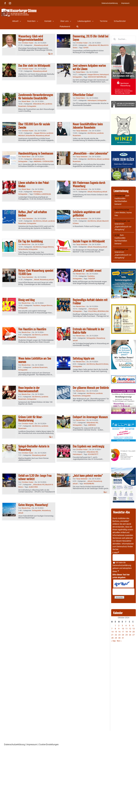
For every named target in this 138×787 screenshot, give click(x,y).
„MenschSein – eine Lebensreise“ (90, 153)
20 (133, 632)
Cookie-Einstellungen (49, 744)
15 (116, 632)
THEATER (91, 279)
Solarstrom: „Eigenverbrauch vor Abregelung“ (123, 227)
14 (112, 632)
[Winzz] (123, 115)
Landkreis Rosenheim (40, 367)
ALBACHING (33, 487)
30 (119, 638)
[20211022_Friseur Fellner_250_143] (123, 449)
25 (126, 635)
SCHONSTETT (93, 454)
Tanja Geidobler (81, 131)
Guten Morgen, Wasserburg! (33, 504)
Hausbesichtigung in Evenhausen (35, 153)
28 (112, 638)
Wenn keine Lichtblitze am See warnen (34, 360)
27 (133, 635)
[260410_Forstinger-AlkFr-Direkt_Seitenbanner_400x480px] (123, 306)
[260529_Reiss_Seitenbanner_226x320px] (123, 469)
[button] (77, 26)
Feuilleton (91, 276)
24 (51, 54)
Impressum (32, 744)
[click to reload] (123, 583)
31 (123, 638)
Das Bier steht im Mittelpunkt (34, 65)
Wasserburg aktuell (41, 45)
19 (130, 632)
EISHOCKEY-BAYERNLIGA (97, 77)
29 (116, 638)
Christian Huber (27, 43)
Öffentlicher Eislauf (83, 94)
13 (133, 629)
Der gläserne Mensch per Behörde (91, 387)
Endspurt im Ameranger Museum (90, 417)
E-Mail (116, 552)
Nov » (119, 641)
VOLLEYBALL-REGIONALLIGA (98, 311)
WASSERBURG (89, 484)
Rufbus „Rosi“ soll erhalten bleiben (32, 213)
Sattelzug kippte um (83, 358)
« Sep (113, 641)
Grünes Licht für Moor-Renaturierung (30, 418)
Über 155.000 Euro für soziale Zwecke (34, 125)
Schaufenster (30, 135)
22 (116, 635)
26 (130, 635)
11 (126, 629)
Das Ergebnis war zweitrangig (88, 446)
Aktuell (99, 159)
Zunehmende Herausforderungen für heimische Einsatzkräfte (35, 96)
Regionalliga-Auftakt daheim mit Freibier (90, 301)
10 (123, 629)
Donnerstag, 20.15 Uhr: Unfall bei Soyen (90, 38)
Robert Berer (80, 72)
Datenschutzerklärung (122, 565)
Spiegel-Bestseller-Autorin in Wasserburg (33, 448)
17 (123, 632)
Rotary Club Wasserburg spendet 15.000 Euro (35, 272)
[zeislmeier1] (123, 377)
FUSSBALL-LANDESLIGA (42, 194)
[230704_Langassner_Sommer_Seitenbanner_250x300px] (123, 270)
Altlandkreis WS (94, 45)
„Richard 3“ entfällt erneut (87, 270)
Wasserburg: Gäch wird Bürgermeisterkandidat (30, 38)
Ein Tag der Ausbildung (30, 241)
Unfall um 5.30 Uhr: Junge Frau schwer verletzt (35, 477)
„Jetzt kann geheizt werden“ (88, 475)
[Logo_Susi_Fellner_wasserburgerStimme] (123, 421)
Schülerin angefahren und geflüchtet (86, 213)
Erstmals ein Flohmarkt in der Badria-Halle (88, 330)
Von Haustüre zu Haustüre (32, 329)
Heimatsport (104, 75)
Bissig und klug (26, 299)
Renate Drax (26, 244)
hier (116, 549)
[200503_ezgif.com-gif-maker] (123, 341)
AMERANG (92, 425)
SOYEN (85, 48)
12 (130, 629)
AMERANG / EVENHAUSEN (43, 161)
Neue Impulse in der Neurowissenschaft (29, 389)
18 (126, 632)
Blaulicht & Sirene (102, 364)
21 (112, 635)
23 (119, 635)
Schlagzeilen (77, 77)
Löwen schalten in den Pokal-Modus (33, 184)
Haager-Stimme (93, 75)
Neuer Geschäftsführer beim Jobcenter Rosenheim (88, 125)
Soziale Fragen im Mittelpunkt (89, 241)
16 (119, 632)
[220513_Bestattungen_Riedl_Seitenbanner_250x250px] (123, 391)
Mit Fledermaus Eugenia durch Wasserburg (89, 184)
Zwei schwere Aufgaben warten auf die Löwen (89, 67)
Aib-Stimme (91, 133)
